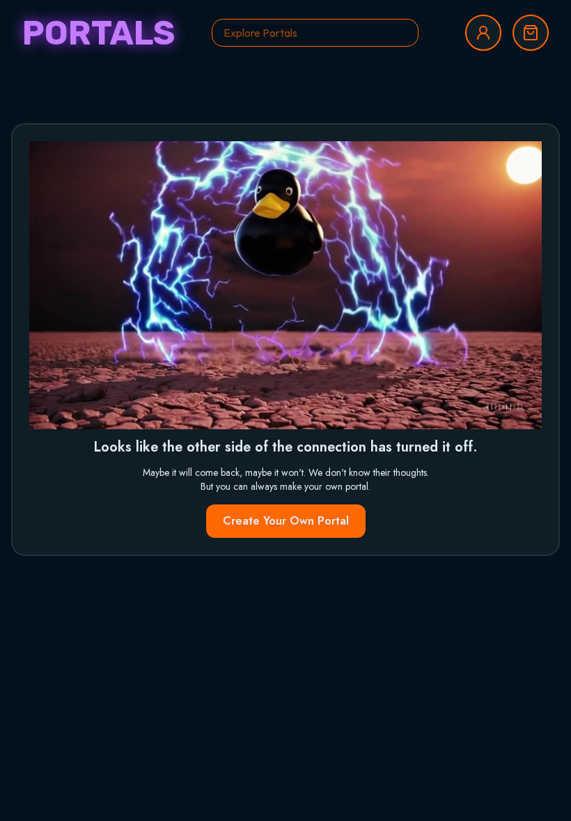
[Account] (483, 33)
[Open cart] (531, 33)
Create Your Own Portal (286, 521)
